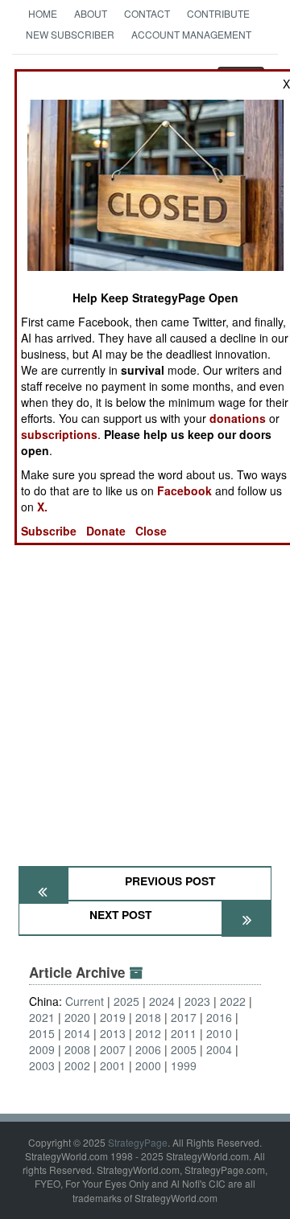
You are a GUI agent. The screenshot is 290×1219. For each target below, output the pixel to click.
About (90, 13)
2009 (42, 1049)
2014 (77, 1033)
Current (84, 1001)
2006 (148, 1049)
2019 (113, 1017)
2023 (197, 1001)
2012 (148, 1033)
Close (151, 531)
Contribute (218, 13)
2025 (126, 1001)
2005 (184, 1049)
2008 (77, 1049)
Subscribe (49, 531)
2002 (77, 1065)
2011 (184, 1033)
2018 (148, 1017)
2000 (148, 1065)
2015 (42, 1033)
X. (42, 507)
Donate (106, 531)
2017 (184, 1017)
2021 (42, 1017)
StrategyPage (138, 1142)
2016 (219, 1017)
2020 (77, 1017)
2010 (219, 1033)
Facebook (184, 490)
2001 (113, 1065)
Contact (147, 13)
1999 (184, 1065)
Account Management (191, 34)
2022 (233, 1001)
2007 (113, 1049)
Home (42, 13)
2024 (162, 1001)
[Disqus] (145, 650)
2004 (219, 1049)
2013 (113, 1033)
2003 (42, 1065)
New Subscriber (70, 34)
